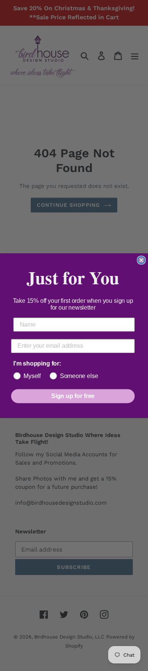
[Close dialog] (141, 260)
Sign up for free (72, 396)
